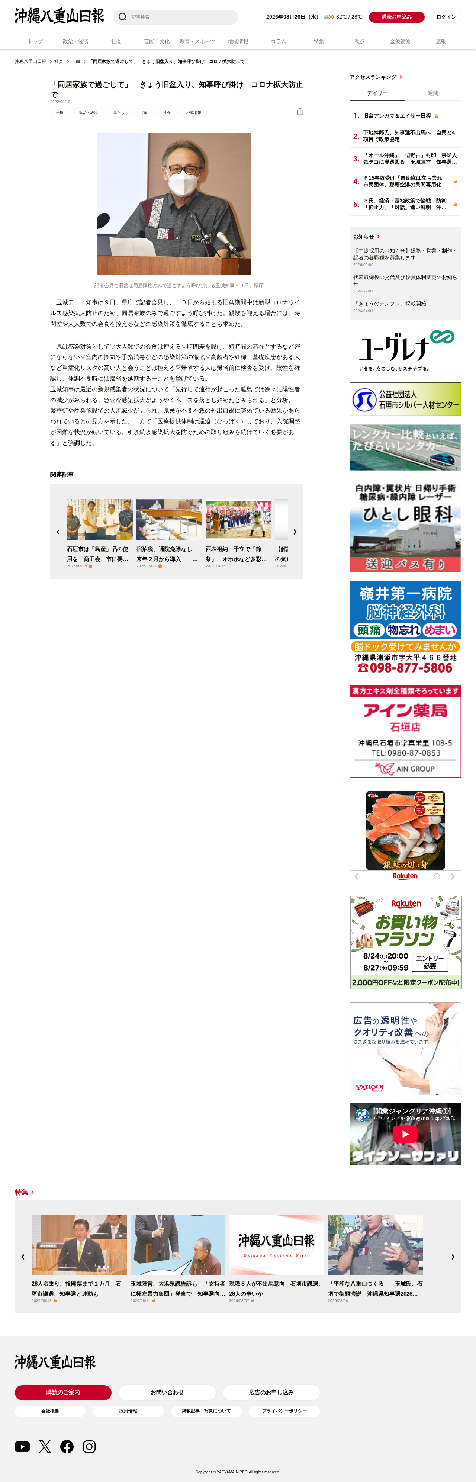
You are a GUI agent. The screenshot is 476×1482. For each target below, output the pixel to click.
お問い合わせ (167, 1392)
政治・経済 (76, 41)
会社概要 (50, 1411)
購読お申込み (397, 17)
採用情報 (128, 1411)
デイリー (377, 93)
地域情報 (238, 41)
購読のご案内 (63, 1392)
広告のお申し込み (271, 1392)
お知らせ (363, 237)
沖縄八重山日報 (30, 61)
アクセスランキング (373, 77)
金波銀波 (400, 41)
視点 (360, 41)
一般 (75, 61)
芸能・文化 (157, 41)
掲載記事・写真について (206, 1411)
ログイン (446, 17)
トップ (35, 41)
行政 (144, 112)
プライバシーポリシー (284, 1411)
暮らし (119, 112)
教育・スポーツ (197, 41)
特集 (319, 41)
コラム (278, 41)
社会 (116, 41)
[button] (58, 532)
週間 (433, 93)
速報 (441, 41)
